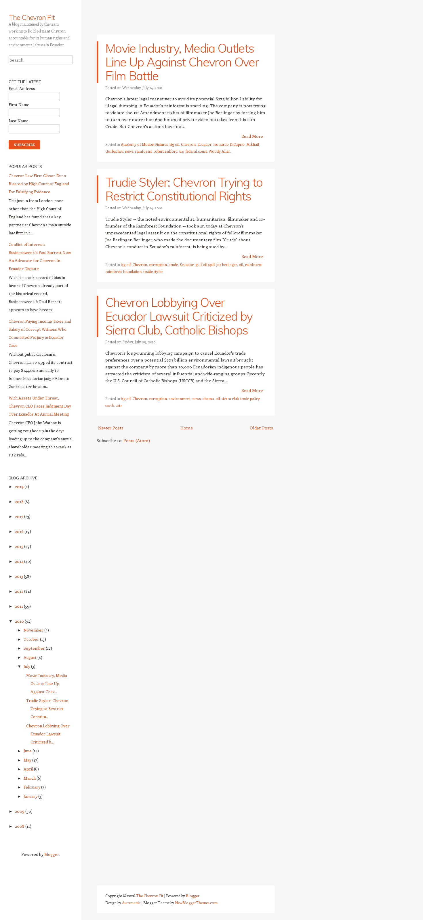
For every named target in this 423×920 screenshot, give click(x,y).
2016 (19, 531)
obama (208, 398)
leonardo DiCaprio (229, 144)
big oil (174, 144)
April (29, 769)
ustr (119, 405)
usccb (109, 405)
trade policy (250, 398)
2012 (19, 591)
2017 (19, 516)
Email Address (22, 88)
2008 (20, 826)
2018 (19, 501)
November (34, 630)
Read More (252, 136)
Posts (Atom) (136, 440)
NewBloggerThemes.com (196, 902)
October (32, 639)
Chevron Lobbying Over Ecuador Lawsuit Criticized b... (48, 734)
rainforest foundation (123, 271)
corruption (158, 264)
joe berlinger (226, 264)
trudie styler (153, 271)
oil (241, 264)
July (27, 666)
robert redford (165, 151)
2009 (20, 811)
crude (173, 264)
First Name (19, 104)
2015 (19, 546)
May (28, 760)
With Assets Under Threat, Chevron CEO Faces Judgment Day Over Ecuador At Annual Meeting (40, 406)
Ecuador (204, 144)
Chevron (188, 144)
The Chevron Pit (32, 17)
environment (179, 398)
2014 (19, 561)
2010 (20, 621)
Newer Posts (110, 428)
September (35, 648)
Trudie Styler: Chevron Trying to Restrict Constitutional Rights (183, 189)
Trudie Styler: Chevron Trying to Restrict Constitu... (47, 708)
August (30, 657)
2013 (19, 576)
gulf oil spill (205, 264)
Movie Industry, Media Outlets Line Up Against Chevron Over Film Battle (182, 62)
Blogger (51, 854)
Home (186, 428)
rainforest (143, 151)
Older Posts (261, 428)
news (129, 151)
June (28, 750)
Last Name (18, 120)
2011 (19, 606)
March (30, 778)
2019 (19, 486)
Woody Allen (219, 151)
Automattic (131, 902)
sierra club (230, 398)
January (31, 796)
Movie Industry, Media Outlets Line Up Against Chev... (46, 683)
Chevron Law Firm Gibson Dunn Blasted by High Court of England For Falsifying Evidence (39, 183)
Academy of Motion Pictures (144, 144)
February (32, 787)
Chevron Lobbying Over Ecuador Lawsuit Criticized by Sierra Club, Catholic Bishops (178, 316)
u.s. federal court (193, 151)
